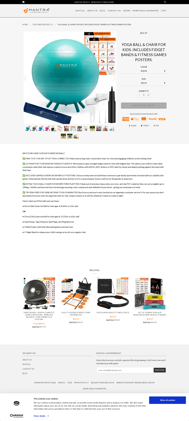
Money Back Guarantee (146, 10)
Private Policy (81, 383)
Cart (163, 10)
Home (25, 24)
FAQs (69, 383)
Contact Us (114, 10)
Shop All (80, 10)
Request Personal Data (102, 383)
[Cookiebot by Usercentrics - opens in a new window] (16, 416)
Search (61, 383)
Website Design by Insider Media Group (135, 383)
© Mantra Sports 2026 (45, 383)
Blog (102, 10)
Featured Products (43, 24)
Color (144, 67)
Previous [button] (26, 78)
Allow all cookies (167, 400)
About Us (92, 10)
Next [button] (112, 78)
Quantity (144, 91)
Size (144, 79)
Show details (39, 416)
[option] (69, 78)
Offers (126, 10)
